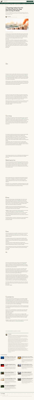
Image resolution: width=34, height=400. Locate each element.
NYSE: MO (26, 75)
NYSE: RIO (19, 200)
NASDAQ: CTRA (24, 118)
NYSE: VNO (9, 300)
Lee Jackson (9, 16)
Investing (7, 6)
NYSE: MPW (19, 162)
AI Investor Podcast (30, 1)
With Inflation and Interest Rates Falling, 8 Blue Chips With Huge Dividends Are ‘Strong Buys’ (27, 357)
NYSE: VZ (15, 234)
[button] (25, 1)
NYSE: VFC (24, 263)
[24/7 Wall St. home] (1, 1)
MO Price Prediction (8, 76)
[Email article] (26, 16)
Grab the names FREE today (20, 211)
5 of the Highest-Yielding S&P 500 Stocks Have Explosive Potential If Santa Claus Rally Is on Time (10, 365)
